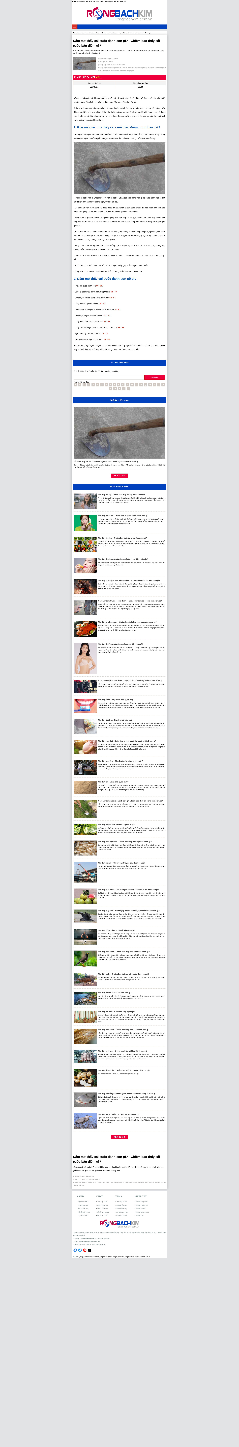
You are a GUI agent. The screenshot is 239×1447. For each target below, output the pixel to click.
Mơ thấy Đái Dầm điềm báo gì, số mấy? (115, 720)
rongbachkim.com (106, 1257)
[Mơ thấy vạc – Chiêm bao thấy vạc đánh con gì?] (85, 1121)
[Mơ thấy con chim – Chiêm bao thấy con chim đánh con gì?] (85, 960)
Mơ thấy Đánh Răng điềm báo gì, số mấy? (116, 700)
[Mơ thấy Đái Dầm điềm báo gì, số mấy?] (85, 727)
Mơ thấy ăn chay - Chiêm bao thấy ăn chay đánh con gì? (122, 538)
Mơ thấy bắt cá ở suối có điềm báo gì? (114, 993)
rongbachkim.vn (130, 1257)
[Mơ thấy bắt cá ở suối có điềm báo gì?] (85, 999)
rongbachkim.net (118, 1257)
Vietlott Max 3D (141, 1209)
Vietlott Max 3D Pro (142, 1212)
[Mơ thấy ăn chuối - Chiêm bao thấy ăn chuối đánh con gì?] (85, 524)
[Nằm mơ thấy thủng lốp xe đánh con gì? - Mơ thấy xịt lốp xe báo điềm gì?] (85, 608)
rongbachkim (94, 1257)
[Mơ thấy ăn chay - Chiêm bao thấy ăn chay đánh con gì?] (85, 545)
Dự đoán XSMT (102, 1216)
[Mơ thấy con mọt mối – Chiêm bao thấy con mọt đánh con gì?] (85, 849)
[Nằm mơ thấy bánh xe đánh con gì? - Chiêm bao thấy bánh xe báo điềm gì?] (85, 687)
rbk (78, 1257)
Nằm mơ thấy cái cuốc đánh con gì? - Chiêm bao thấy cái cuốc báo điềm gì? (106, 461)
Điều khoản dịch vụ (98, 1245)
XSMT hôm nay (102, 1209)
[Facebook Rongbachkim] (75, 1252)
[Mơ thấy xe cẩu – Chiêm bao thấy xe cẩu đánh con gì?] (85, 873)
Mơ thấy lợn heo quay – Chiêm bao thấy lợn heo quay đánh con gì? (127, 622)
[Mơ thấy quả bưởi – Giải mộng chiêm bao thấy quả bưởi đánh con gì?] (85, 897)
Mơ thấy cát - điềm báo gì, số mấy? (113, 782)
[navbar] (74, 26)
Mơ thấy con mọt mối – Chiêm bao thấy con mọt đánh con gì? (125, 842)
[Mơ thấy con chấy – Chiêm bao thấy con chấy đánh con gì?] (85, 1037)
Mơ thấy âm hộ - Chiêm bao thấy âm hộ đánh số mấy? (121, 494)
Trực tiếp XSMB (83, 1202)
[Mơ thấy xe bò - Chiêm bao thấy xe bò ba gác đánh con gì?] (85, 980)
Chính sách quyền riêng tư (82, 1245)
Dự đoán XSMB (83, 1216)
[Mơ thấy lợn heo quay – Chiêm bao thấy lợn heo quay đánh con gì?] (85, 630)
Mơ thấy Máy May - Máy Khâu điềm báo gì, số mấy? (120, 761)
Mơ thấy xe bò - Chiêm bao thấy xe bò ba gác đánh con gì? (123, 974)
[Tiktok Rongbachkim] (89, 1252)
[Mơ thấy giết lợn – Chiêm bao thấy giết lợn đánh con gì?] (85, 1057)
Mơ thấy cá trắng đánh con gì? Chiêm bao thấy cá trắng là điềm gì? (127, 1093)
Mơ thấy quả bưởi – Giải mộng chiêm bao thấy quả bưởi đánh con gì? (128, 890)
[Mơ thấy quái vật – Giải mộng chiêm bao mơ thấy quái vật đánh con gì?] (85, 587)
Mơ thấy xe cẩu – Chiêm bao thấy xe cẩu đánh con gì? (121, 863)
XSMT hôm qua (102, 1205)
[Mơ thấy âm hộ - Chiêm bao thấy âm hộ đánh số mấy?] (85, 502)
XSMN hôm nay (121, 1209)
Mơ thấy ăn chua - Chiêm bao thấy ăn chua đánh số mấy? (123, 559)
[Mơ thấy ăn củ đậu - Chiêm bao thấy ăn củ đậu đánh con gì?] (85, 1078)
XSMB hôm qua (83, 1205)
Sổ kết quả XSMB (84, 1212)
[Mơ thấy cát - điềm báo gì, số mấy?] (85, 788)
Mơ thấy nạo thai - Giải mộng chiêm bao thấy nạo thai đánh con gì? (127, 741)
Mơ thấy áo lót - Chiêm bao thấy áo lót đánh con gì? (120, 644)
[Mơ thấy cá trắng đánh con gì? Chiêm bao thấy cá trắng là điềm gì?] (85, 1100)
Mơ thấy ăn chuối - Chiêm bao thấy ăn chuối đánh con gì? (123, 516)
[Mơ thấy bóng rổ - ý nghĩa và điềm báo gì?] (85, 937)
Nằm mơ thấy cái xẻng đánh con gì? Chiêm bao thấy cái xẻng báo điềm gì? (130, 801)
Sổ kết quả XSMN (122, 1212)
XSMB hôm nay (83, 1209)
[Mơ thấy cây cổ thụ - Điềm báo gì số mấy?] (85, 830)
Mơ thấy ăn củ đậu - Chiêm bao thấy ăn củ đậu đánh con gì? (124, 1070)
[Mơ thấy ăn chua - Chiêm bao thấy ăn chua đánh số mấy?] (85, 566)
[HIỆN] (98, 77)
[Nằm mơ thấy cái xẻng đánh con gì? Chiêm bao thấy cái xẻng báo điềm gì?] (85, 810)
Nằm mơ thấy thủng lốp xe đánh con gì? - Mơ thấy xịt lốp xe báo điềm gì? (130, 601)
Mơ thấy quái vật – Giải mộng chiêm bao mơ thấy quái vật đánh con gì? (129, 580)
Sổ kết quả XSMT (103, 1212)
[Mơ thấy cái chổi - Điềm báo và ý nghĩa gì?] (85, 1017)
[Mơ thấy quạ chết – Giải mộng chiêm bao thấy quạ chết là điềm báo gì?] (85, 917)
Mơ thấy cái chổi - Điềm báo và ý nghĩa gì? (116, 1012)
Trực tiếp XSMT (102, 1202)
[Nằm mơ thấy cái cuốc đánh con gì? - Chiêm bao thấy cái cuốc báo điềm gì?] (84, 64)
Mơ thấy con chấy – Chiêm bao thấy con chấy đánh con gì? (123, 1030)
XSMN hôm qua (121, 1205)
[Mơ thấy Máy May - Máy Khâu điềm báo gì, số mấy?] (85, 768)
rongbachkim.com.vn (88, 1239)
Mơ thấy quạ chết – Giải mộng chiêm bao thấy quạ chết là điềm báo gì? (129, 911)
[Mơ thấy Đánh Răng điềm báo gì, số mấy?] (85, 707)
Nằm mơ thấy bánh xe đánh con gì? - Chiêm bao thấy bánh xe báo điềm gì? (130, 681)
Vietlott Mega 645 (142, 1202)
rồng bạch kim (85, 1257)
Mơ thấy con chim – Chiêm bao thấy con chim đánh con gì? (124, 952)
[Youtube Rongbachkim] (85, 1252)
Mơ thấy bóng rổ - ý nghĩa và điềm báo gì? (116, 930)
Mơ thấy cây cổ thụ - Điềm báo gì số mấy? (116, 825)
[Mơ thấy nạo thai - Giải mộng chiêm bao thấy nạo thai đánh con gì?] (85, 748)
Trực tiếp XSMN (121, 1202)
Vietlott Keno (140, 1216)
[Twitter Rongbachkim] (80, 1252)
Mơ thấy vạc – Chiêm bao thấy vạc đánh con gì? (119, 1114)
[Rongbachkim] (119, 14)
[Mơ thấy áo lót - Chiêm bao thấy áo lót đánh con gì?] (85, 659)
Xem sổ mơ (119, 476)
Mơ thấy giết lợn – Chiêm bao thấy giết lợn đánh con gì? (122, 1051)
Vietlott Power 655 (142, 1205)
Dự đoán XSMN (121, 1216)
